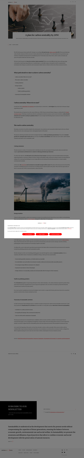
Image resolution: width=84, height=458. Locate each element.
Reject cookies (42, 234)
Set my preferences (28, 234)
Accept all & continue (55, 234)
